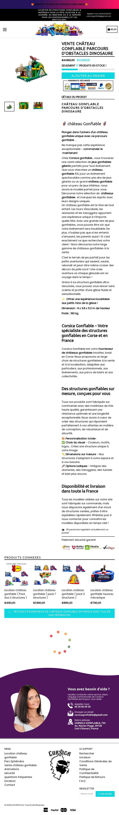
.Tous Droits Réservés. (34, 805)
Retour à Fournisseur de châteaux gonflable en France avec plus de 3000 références (61, 613)
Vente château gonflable (20, 765)
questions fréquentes (18, 777)
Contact (9, 785)
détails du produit (74, 97)
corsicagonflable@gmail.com (98, 16)
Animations (11, 769)
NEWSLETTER (86, 788)
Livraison (10, 781)
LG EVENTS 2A (17, 805)
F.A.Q (82, 781)
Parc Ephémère (14, 761)
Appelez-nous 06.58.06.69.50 (99, 14)
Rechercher (86, 753)
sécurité (9, 773)
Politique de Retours (92, 777)
